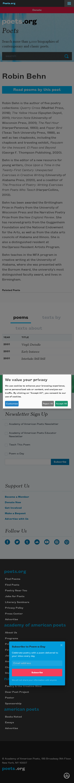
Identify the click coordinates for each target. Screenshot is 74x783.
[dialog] (37, 391)
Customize (12, 403)
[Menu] (69, 3)
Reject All (48, 403)
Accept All (61, 403)
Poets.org (9, 3)
